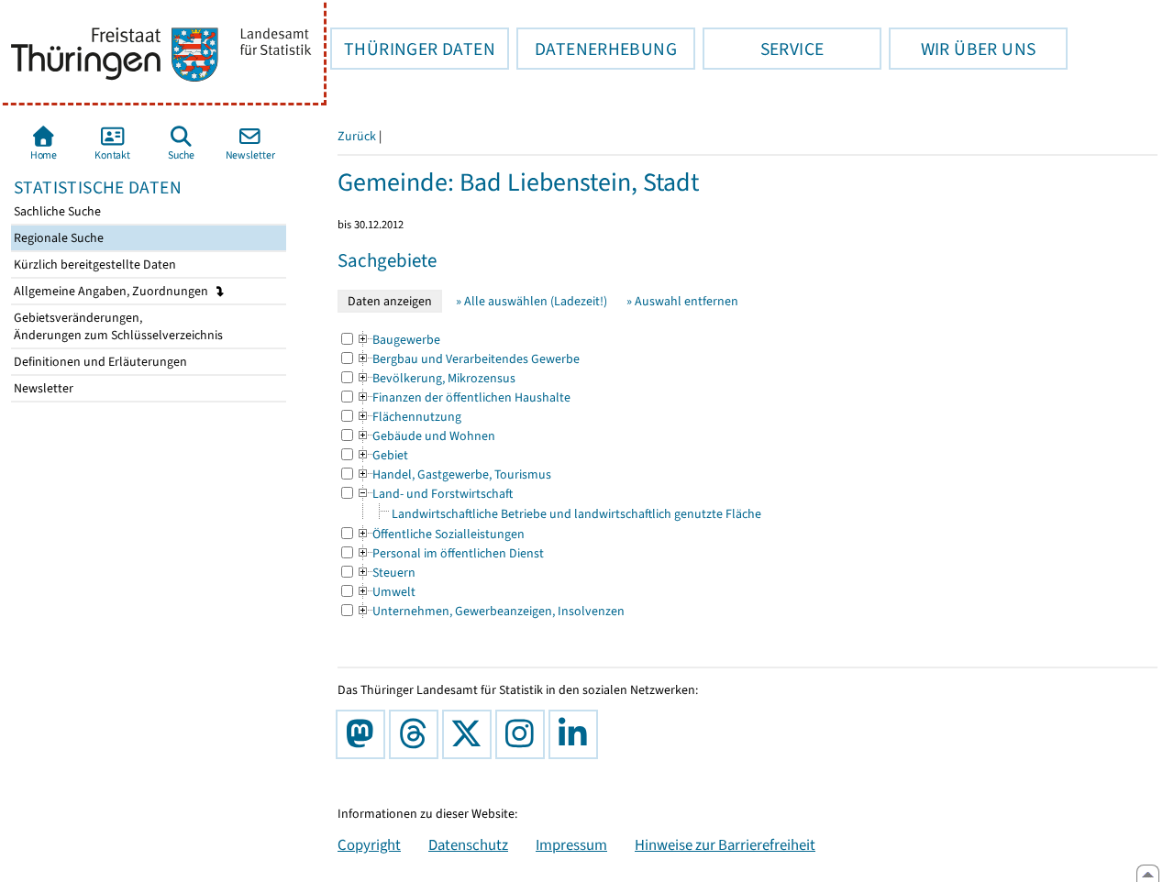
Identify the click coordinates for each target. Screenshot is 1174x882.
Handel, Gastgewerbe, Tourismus (453, 474)
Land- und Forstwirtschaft (434, 493)
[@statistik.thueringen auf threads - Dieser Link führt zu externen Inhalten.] (417, 734)
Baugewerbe (398, 339)
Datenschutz (468, 844)
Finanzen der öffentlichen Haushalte (463, 397)
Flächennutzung (408, 416)
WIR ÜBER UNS (962, 49)
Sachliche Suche (56, 211)
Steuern (385, 572)
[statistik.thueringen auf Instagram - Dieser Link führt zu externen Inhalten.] (523, 734)
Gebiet (382, 455)
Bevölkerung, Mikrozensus (435, 378)
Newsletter (42, 388)
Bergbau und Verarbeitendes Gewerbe (468, 359)
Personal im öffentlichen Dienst (450, 553)
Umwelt (385, 592)
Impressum (571, 844)
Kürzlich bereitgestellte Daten (93, 264)
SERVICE (763, 49)
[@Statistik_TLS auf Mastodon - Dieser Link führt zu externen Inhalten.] (364, 734)
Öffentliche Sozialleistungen (440, 534)
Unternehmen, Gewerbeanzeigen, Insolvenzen (490, 611)
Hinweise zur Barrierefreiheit (725, 844)
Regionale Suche (57, 238)
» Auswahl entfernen (682, 301)
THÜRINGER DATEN (412, 49)
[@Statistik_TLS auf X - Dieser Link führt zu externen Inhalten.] (470, 734)
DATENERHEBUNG (596, 49)
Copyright (369, 844)
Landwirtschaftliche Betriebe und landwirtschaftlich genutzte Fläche (576, 514)
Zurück (357, 136)
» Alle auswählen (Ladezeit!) (531, 301)
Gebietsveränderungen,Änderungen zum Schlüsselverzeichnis (117, 326)
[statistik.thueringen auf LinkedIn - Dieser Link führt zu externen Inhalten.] (577, 734)
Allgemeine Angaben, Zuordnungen (112, 291)
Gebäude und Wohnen (425, 436)
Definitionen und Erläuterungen (99, 361)
